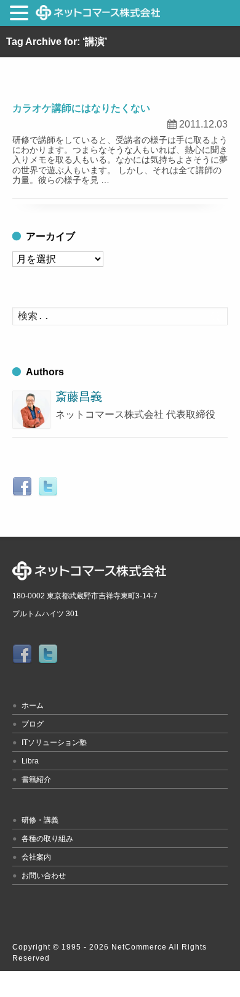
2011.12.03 (203, 124)
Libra (30, 761)
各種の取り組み (47, 838)
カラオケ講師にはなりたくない (81, 108)
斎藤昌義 (78, 396)
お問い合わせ (44, 875)
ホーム (33, 705)
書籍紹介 (36, 779)
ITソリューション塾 (54, 742)
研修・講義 (40, 820)
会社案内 (36, 857)
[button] (21, 15)
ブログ (33, 724)
